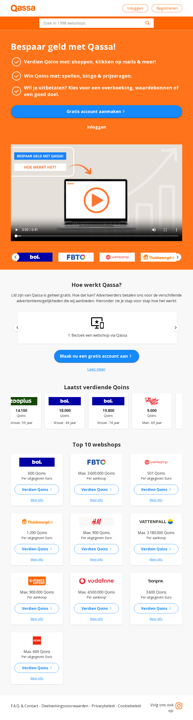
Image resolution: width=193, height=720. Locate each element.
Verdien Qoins (38, 489)
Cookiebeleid (129, 705)
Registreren (167, 8)
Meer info (37, 500)
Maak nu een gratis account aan (96, 356)
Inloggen (135, 8)
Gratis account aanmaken (97, 111)
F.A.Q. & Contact (24, 705)
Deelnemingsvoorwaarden (64, 705)
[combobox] (96, 23)
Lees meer (96, 369)
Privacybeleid (103, 705)
